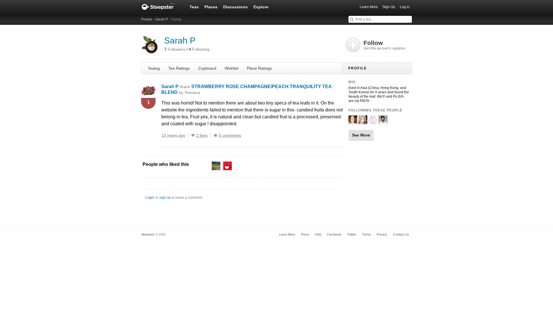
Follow (384, 44)
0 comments (230, 135)
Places (210, 7)
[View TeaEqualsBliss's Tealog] (353, 122)
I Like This (193, 135)
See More (361, 135)
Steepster (161, 7)
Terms (366, 234)
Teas (194, 7)
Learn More (369, 7)
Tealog (154, 68)
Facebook (334, 234)
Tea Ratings (179, 68)
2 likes (202, 135)
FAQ (318, 234)
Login (149, 198)
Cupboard (207, 68)
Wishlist (231, 68)
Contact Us (401, 234)
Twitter (351, 234)
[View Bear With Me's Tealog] (373, 122)
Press (305, 234)
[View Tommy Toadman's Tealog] (383, 122)
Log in (405, 7)
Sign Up (388, 7)
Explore (260, 7)
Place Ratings (259, 68)
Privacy (382, 234)
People (146, 19)
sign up (165, 198)
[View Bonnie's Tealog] (363, 122)
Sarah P (161, 19)
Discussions (235, 7)
